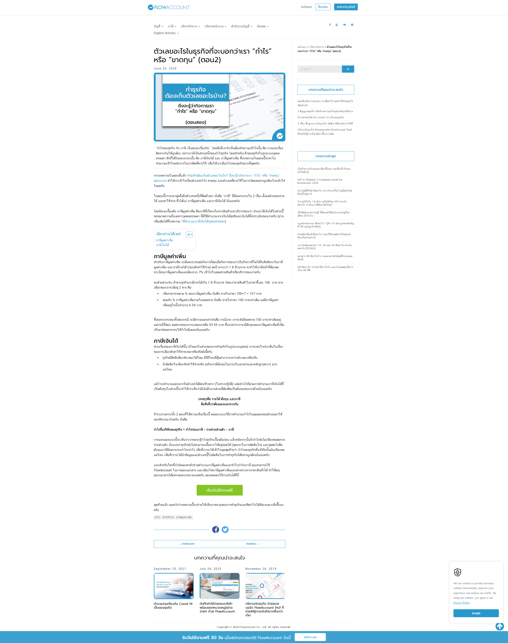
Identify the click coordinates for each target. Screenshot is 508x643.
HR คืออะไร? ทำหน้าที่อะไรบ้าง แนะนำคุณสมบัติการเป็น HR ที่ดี (325, 269)
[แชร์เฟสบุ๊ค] (215, 529)
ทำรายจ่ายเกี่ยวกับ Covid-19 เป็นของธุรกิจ (173, 606)
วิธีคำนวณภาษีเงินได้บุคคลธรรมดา (203, 221)
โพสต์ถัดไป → (252, 544)
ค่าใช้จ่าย (168, 517)
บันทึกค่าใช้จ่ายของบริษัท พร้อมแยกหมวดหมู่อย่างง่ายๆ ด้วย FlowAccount (217, 607)
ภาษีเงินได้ (162, 245)
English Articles (165, 33)
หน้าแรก (306, 7)
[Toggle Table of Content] (187, 234)
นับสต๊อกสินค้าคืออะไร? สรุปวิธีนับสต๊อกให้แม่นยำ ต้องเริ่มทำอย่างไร (324, 236)
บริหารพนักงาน (214, 26)
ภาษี (170, 26)
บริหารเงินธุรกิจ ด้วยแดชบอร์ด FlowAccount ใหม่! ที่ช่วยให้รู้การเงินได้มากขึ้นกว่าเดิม (264, 609)
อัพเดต (261, 26)
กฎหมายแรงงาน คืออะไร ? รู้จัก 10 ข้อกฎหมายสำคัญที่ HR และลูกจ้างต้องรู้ (325, 225)
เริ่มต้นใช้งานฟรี (220, 490)
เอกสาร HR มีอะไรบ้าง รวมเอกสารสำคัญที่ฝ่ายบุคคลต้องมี (324, 258)
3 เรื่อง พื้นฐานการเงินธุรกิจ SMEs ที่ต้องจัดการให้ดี (325, 123)
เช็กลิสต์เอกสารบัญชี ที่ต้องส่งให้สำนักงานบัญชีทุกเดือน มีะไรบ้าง (323, 214)
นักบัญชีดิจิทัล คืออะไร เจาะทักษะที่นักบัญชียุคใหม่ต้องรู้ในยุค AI (324, 192)
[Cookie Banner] (476, 591)
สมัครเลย (310, 637)
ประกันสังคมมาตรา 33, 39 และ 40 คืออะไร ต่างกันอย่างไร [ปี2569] (324, 247)
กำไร (157, 517)
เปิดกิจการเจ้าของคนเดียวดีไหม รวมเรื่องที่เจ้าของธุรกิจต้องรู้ (323, 170)
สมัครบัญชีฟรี (346, 7)
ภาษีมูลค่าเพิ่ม (164, 240)
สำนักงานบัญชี (240, 26)
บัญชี (157, 26)
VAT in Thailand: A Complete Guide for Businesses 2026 (320, 181)
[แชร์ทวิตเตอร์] (225, 529)
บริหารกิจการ (189, 26)
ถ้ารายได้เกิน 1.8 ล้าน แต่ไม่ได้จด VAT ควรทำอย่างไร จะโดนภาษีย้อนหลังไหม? (322, 203)
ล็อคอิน (323, 7)
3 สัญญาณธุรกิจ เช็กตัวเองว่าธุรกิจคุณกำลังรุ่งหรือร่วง (325, 111)
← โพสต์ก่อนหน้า (186, 544)
